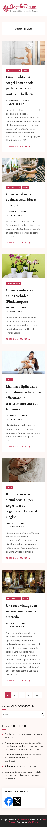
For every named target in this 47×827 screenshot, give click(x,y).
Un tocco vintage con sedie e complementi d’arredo (21, 611)
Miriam (24, 212)
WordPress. (33, 822)
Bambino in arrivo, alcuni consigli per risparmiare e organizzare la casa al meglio (21, 505)
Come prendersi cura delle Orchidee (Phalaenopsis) (21, 296)
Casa (25, 70)
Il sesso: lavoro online (28, 766)
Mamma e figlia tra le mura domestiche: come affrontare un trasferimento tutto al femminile (23, 397)
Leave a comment (16, 104)
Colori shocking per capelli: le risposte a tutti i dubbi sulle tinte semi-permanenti (23, 775)
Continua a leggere (16, 147)
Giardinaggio (13, 283)
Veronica (25, 100)
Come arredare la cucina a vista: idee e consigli (21, 200)
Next (37, 695)
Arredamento (13, 70)
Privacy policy (24, 820)
